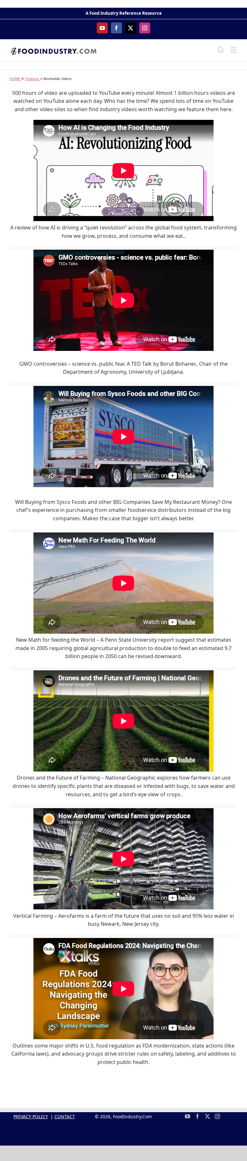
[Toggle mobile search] (221, 49)
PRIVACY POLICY (31, 1116)
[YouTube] (187, 1116)
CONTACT (64, 1116)
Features (32, 79)
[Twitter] (207, 1116)
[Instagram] (217, 1116)
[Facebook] (197, 1116)
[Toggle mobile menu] (234, 49)
